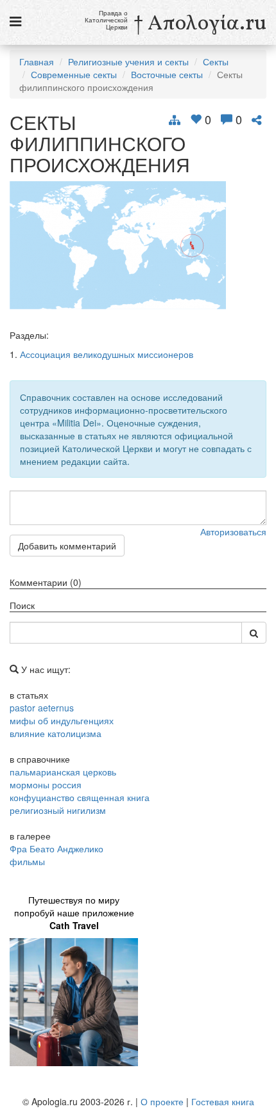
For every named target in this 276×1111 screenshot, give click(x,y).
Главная (36, 61)
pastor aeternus (42, 707)
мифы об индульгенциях (62, 720)
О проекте (162, 1101)
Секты (216, 61)
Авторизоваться (233, 531)
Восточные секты (167, 74)
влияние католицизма (55, 733)
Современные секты (74, 74)
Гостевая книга (222, 1101)
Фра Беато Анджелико (56, 848)
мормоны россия (46, 784)
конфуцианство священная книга (80, 797)
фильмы (27, 861)
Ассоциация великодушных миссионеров (106, 354)
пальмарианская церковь (63, 771)
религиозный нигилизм (58, 810)
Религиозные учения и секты (128, 61)
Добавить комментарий (67, 545)
